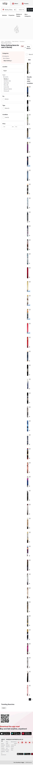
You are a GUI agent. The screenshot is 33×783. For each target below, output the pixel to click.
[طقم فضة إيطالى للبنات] (29, 620)
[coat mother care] (29, 593)
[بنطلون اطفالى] (29, 384)
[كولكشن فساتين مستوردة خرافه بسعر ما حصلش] (29, 203)
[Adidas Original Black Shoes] (29, 453)
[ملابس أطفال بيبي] (29, 662)
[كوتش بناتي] (29, 300)
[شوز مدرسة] (29, 607)
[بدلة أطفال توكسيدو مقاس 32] (29, 565)
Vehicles (4, 15)
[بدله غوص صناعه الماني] (29, 161)
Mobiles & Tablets (19, 15)
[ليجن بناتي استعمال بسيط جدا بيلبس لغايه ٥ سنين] (29, 676)
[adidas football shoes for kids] (29, 648)
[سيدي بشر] (29, 467)
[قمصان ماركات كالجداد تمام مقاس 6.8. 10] (29, 425)
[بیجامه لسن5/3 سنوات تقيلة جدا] (29, 231)
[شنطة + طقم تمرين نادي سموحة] (29, 91)
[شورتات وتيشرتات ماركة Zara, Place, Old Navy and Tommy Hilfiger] (29, 537)
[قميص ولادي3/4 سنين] (29, 217)
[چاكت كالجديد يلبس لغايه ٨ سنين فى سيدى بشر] (29, 119)
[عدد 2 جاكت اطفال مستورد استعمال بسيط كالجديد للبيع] (29, 133)
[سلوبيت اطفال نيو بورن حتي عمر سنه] (29, 579)
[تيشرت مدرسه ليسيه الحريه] (29, 690)
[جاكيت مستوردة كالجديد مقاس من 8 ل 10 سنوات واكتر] (29, 412)
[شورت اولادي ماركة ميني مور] (29, 189)
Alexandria (22, 41)
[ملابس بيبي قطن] (29, 105)
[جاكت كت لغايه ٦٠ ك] (29, 175)
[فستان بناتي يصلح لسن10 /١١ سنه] (29, 258)
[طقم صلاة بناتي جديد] (29, 244)
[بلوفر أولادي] (29, 439)
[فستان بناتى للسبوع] (29, 509)
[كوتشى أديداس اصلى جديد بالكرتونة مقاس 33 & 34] (29, 634)
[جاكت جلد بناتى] (29, 495)
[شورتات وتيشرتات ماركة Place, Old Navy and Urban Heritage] (29, 523)
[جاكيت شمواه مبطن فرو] (29, 286)
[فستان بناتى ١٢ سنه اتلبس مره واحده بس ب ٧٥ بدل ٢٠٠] (29, 147)
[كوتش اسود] (29, 314)
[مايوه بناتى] (29, 481)
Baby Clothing (15, 41)
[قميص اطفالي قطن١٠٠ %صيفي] (29, 551)
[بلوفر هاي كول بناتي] (29, 328)
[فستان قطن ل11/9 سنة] (29, 272)
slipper (3, 708)
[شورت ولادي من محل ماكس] (29, 356)
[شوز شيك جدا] (29, 68)
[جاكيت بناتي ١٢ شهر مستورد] (29, 342)
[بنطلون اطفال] (29, 370)
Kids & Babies (8, 41)
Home (2, 41)
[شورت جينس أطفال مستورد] (29, 398)
